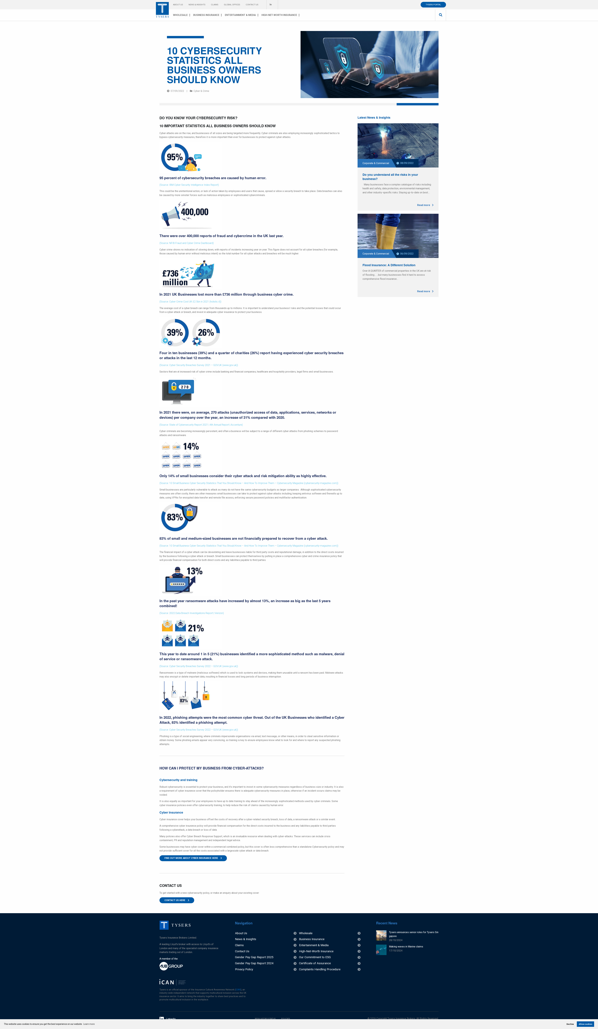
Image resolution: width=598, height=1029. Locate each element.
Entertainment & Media (240, 15)
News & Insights (197, 4)
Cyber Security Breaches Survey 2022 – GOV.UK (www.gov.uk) (203, 666)
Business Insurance (206, 15)
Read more (424, 205)
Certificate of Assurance (315, 963)
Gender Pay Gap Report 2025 (254, 957)
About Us (178, 4)
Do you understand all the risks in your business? (390, 176)
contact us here (174, 900)
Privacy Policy (244, 969)
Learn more (89, 1024)
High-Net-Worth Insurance (279, 15)
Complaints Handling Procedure (319, 969)
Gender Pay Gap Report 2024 (254, 963)
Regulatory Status (265, 1018)
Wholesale (180, 15)
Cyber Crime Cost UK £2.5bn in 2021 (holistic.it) (195, 301)
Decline (570, 1024)
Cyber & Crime (201, 91)
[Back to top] (175, 928)
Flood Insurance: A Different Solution (389, 265)
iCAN (238, 989)
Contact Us (252, 4)
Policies (285, 1018)
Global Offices (232, 4)
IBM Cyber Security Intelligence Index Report (193, 184)
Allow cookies (585, 1024)
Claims (214, 4)
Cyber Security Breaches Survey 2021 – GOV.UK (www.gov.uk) (203, 365)
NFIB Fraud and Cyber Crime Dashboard (191, 243)
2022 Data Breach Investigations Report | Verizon (196, 613)
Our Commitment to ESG (315, 957)
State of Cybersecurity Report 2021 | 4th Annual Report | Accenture (205, 424)
